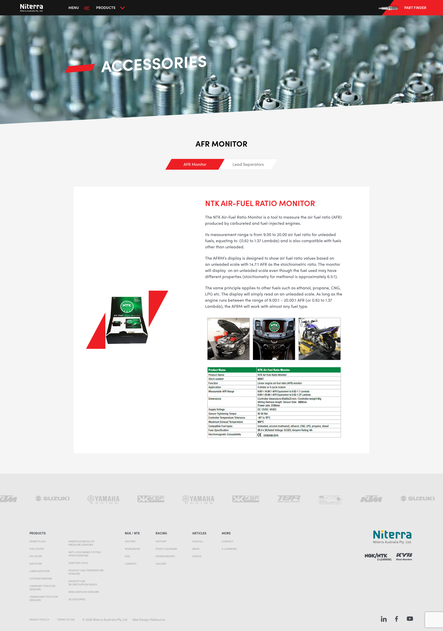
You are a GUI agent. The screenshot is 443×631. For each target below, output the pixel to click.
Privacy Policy (39, 619)
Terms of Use (66, 619)
